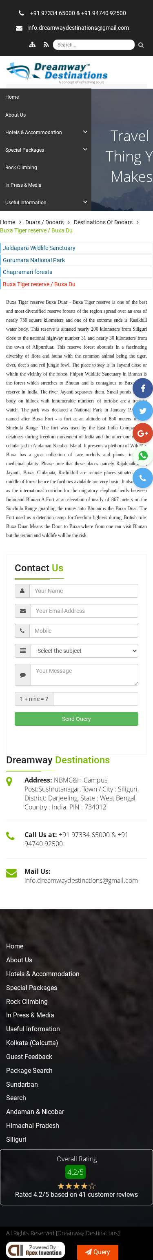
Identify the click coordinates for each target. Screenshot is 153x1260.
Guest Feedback (29, 1057)
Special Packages (31, 988)
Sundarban (22, 1084)
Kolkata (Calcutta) (32, 1043)
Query (101, 1252)
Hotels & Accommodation (43, 974)
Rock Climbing (27, 1002)
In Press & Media (30, 1015)
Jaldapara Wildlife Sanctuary (39, 248)
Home (14, 946)
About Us (19, 960)
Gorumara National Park (34, 260)
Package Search (29, 1070)
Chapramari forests (27, 272)
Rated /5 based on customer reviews (76, 1194)
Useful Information (33, 1029)
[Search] (141, 44)
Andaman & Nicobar (35, 1112)
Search (16, 1098)
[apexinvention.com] (35, 1250)
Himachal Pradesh (32, 1126)
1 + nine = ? (34, 699)
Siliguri (16, 1139)
